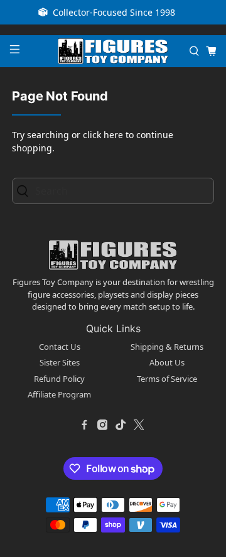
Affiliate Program (59, 394)
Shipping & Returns (167, 346)
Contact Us (59, 346)
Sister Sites (60, 362)
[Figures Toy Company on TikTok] (120, 425)
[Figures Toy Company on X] (138, 425)
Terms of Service (167, 378)
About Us (167, 362)
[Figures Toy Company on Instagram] (102, 425)
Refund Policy (59, 378)
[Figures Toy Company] (113, 51)
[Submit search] (26, 191)
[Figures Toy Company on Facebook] (84, 425)
